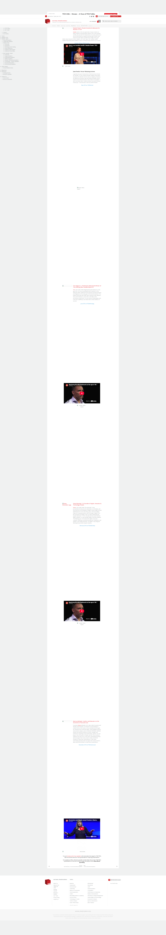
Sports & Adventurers (92, 900)
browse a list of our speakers (74, 856)
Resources (4, 71)
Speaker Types (5, 38)
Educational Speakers (9, 62)
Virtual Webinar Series (8, 67)
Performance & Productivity (94, 892)
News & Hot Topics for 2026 (56, 886)
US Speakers (90, 890)
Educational (90, 885)
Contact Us (4, 76)
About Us (55, 883)
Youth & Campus (73, 900)
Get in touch (6, 78)
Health (71, 893)
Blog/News (70, 25)
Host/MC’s (7, 45)
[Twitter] (91, 16)
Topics (57, 25)
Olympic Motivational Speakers (12, 60)
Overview (7, 27)
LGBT (89, 886)
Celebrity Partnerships (10, 51)
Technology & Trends (74, 899)
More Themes (91, 902)
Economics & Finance (92, 899)
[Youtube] (93, 16)
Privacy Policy (56, 897)
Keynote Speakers (7, 40)
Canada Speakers (91, 888)
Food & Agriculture (74, 892)
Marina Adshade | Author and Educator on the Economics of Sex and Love (86, 721)
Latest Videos (5, 66)
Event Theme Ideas (74, 902)
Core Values (7, 28)
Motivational (90, 883)
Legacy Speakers (8, 56)
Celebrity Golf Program (10, 49)
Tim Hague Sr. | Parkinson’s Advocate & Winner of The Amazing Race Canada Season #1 (87, 286)
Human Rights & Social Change (94, 897)
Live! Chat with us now (103, 16)
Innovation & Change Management (95, 895)
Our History (6, 33)
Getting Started (6, 72)
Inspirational (72, 885)
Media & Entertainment (93, 893)
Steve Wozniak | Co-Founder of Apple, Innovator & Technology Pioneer (87, 504)
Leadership (72, 888)
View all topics (73, 905)
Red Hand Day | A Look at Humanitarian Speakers (73, 866)
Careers (5, 32)
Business (72, 883)
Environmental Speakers (10, 64)
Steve (74, 507)
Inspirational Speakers (10, 57)
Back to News (52, 13)
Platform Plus (6, 42)
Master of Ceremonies (75, 890)
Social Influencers (9, 48)
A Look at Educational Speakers (89, 866)
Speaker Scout (5, 37)
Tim (74, 289)
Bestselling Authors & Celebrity (77, 895)
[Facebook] (89, 16)
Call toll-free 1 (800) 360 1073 (54, 16)
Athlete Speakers (9, 58)
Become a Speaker (7, 74)
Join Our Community (7, 79)
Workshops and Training (10, 47)
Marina (79, 725)
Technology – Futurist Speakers (12, 61)
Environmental (73, 886)
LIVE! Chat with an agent (116, 879)
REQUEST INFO (79, 25)
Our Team (7, 30)
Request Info (115, 16)
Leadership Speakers (8, 41)
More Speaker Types (8, 53)
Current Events (73, 897)
